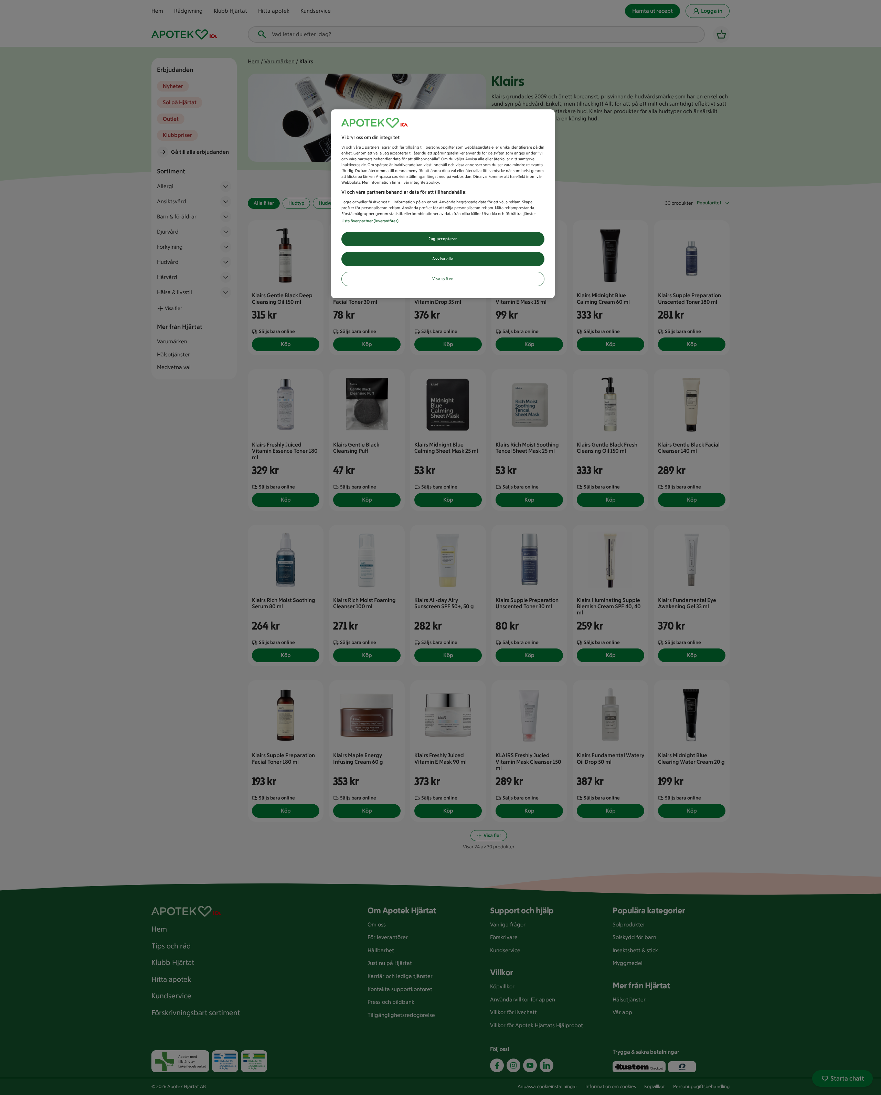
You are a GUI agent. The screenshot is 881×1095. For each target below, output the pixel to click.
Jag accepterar (443, 238)
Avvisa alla (442, 258)
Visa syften (443, 278)
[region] (443, 203)
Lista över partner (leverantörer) (370, 220)
